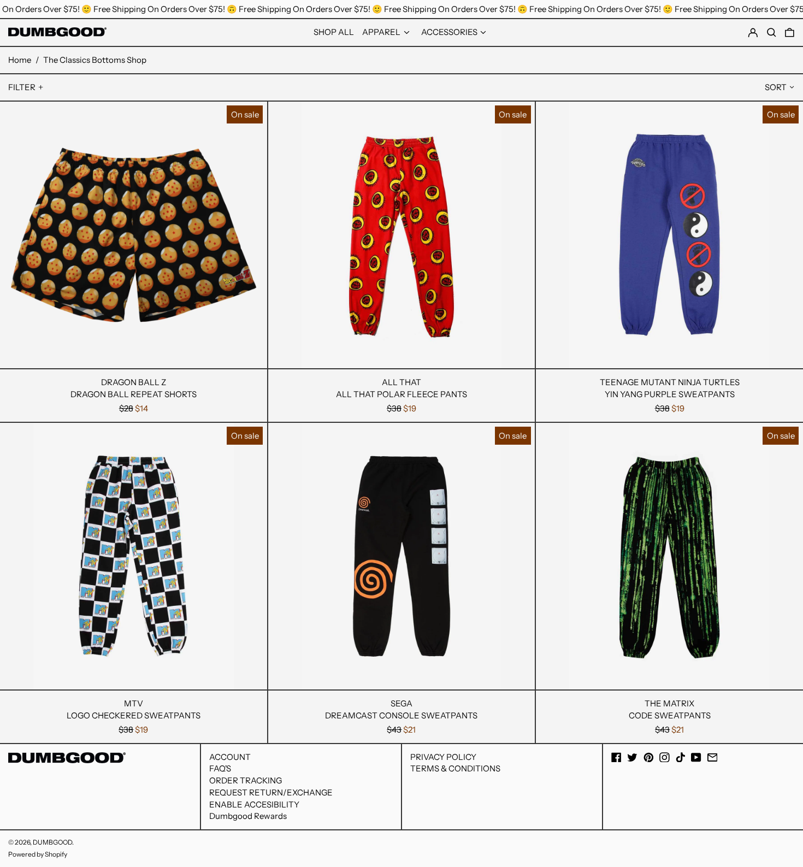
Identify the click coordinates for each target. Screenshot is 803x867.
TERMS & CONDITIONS (455, 768)
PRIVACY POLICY (443, 757)
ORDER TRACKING (245, 780)
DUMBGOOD (52, 842)
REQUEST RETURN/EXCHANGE (271, 792)
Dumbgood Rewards (248, 816)
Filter (22, 87)
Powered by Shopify (37, 854)
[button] (789, 32)
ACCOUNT (230, 757)
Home (19, 60)
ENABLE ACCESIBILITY (254, 804)
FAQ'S (220, 768)
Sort (776, 87)
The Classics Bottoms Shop (94, 60)
